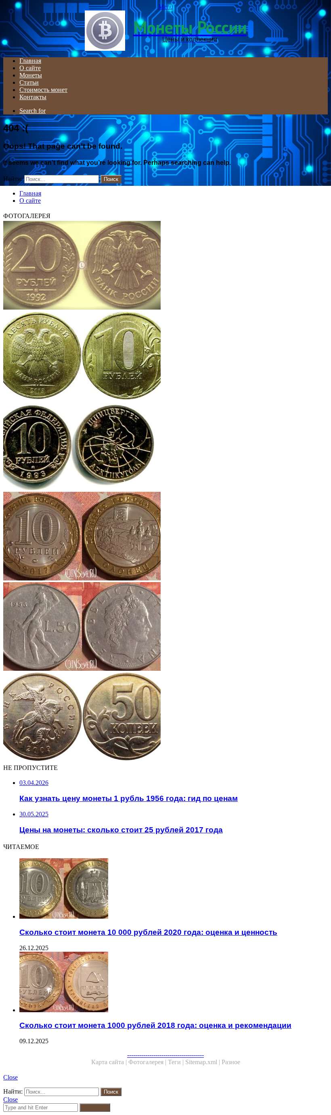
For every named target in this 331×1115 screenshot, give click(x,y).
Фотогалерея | (148, 1062)
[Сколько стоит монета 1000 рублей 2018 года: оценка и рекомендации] (173, 983)
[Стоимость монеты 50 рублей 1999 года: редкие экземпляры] (165, 446)
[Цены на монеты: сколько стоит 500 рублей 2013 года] (165, 356)
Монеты (30, 75)
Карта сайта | (109, 1062)
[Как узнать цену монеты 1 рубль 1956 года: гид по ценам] (165, 627)
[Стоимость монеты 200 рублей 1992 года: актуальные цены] (165, 266)
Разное (231, 1062)
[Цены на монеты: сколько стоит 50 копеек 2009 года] (165, 717)
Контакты (32, 97)
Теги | (176, 1062)
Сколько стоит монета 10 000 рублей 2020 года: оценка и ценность (148, 932)
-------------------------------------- (165, 1054)
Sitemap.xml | (203, 1062)
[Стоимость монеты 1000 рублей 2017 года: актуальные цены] (165, 537)
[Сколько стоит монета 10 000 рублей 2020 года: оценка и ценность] (173, 889)
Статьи (29, 82)
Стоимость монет (43, 89)
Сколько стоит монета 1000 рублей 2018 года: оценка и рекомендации (155, 1025)
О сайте (30, 67)
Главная (30, 60)
